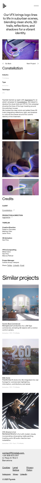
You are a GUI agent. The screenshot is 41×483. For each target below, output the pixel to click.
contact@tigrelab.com (13, 453)
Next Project (31, 64)
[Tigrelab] (15, 7)
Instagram (6, 474)
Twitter (9, 265)
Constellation (22, 102)
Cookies (6, 467)
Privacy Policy (29, 468)
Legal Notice (16, 468)
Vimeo (15, 474)
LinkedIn (16, 265)
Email (22, 265)
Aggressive (29, 100)
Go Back (8, 64)
